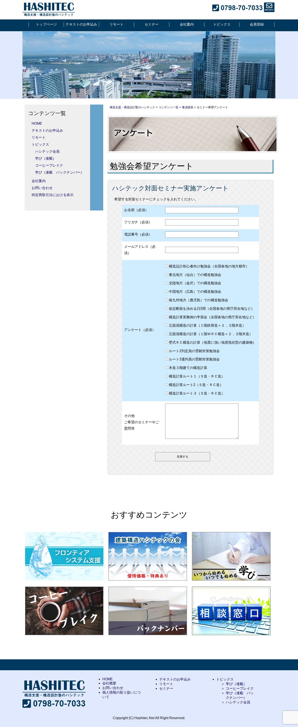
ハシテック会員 (47, 151)
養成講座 (187, 107)
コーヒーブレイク (49, 165)
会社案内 (187, 24)
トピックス (222, 24)
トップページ (46, 24)
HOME (37, 123)
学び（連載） (45, 158)
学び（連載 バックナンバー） (59, 172)
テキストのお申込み (81, 24)
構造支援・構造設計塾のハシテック (132, 107)
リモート (116, 24)
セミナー (152, 24)
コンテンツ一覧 (168, 107)
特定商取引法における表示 (53, 195)
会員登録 (257, 24)
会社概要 (109, 683)
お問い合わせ (42, 188)
